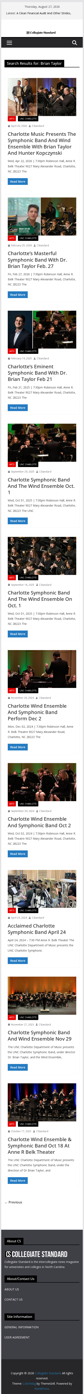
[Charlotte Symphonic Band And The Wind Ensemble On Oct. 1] (42, 556)
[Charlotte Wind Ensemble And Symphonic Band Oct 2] (42, 782)
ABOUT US (11, 1289)
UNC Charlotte (28, 118)
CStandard (38, 126)
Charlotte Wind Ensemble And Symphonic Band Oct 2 (39, 821)
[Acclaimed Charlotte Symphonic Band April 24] (42, 889)
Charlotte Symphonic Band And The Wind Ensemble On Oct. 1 (40, 599)
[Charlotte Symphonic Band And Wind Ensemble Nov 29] (42, 996)
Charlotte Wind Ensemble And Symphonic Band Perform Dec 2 (37, 712)
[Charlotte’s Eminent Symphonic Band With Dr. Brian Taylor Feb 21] (42, 330)
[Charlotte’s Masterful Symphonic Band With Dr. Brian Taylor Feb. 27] (42, 216)
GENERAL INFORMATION (21, 1327)
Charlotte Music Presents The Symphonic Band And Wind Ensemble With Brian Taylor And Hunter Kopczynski (42, 143)
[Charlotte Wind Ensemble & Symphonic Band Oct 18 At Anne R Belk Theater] (42, 1102)
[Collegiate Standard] (42, 34)
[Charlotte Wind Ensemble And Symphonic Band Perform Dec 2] (42, 669)
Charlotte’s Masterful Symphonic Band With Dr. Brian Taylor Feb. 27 (37, 259)
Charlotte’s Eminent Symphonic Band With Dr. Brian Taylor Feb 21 (37, 372)
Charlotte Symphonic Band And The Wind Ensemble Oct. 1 (41, 486)
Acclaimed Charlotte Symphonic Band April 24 (37, 928)
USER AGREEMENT (17, 1337)
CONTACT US (13, 1299)
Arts (11, 118)
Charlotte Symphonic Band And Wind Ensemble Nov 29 (40, 1035)
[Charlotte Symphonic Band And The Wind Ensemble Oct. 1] (42, 443)
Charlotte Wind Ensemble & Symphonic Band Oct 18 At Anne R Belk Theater (40, 1145)
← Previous (13, 1202)
